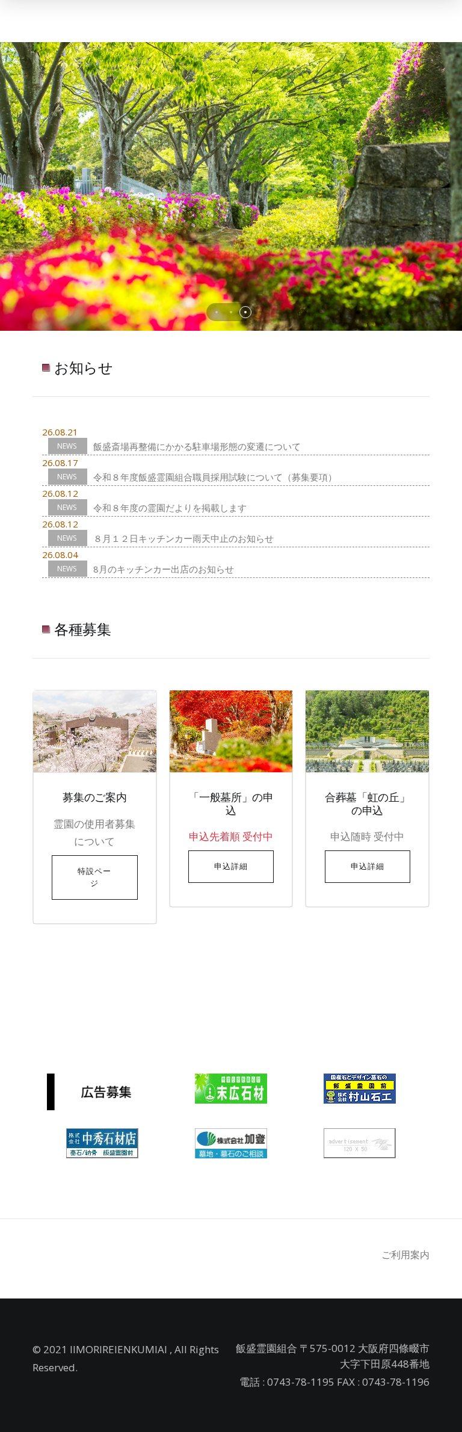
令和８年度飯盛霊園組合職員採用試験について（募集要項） (215, 477)
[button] (217, 312)
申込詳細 (231, 866)
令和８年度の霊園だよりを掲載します (170, 508)
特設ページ (94, 877)
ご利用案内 (405, 1254)
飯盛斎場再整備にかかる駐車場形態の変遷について (197, 446)
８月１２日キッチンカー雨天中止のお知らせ (183, 538)
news (67, 446)
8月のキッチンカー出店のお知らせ (163, 569)
